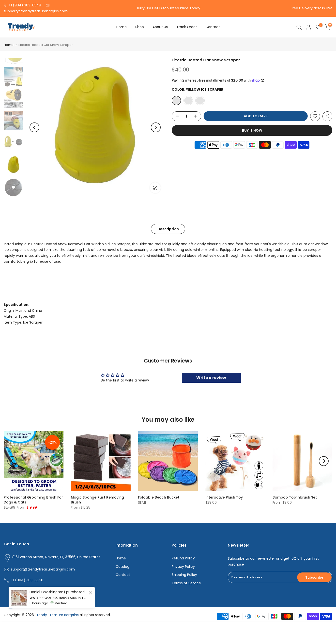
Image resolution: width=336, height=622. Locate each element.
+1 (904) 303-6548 (25, 5)
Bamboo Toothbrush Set (295, 497)
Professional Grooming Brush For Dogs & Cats (33, 500)
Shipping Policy (184, 574)
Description (168, 228)
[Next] (156, 127)
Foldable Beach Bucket (158, 497)
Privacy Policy (183, 566)
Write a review (211, 377)
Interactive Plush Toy (224, 497)
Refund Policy (183, 558)
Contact (212, 26)
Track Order (186, 26)
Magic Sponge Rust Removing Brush (97, 500)
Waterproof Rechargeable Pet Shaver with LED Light (58, 618)
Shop (139, 26)
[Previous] (34, 127)
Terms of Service (186, 583)
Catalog (122, 566)
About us (160, 26)
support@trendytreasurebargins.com (36, 11)
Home (121, 26)
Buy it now (252, 130)
